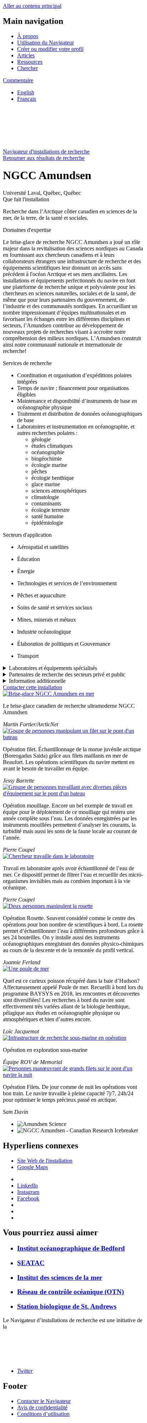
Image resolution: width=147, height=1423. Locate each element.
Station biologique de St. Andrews (66, 1306)
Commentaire (18, 80)
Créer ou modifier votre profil (50, 49)
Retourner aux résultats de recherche (44, 158)
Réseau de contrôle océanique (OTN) (70, 1291)
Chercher (27, 68)
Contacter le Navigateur (44, 1401)
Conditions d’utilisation (43, 1414)
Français (26, 99)
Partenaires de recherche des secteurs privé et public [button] (67, 674)
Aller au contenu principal (32, 6)
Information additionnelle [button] (37, 681)
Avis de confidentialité (42, 1407)
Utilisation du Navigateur (45, 43)
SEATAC (31, 1263)
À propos (27, 36)
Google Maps (32, 1167)
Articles (26, 55)
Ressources (29, 62)
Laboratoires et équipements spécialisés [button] (53, 668)
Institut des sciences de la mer (59, 1277)
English (25, 92)
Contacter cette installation (32, 687)
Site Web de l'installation (44, 1161)
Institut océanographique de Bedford (71, 1248)
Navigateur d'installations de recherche (46, 152)
